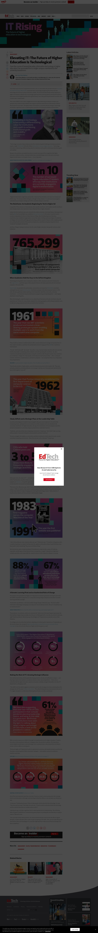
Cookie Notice (48, 931)
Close (61, 449)
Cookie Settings (75, 929)
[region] (49, 929)
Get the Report (49, 479)
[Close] (95, 929)
